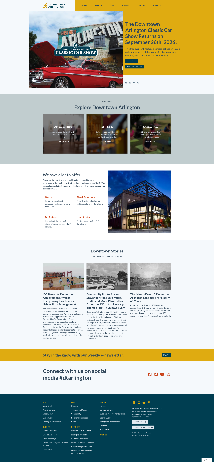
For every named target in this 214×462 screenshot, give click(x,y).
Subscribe (139, 422)
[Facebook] (126, 82)
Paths (73, 422)
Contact (103, 426)
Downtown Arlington (145, 433)
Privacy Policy (137, 435)
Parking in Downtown (52, 422)
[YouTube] (134, 82)
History (103, 406)
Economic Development (81, 431)
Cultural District (106, 410)
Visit (84, 5)
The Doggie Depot (79, 410)
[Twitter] (130, 82)
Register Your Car (134, 66)
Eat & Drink (47, 406)
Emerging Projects (79, 435)
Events (98, 5)
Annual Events (49, 449)
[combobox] (207, 460)
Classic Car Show (50, 435)
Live (112, 5)
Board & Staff (105, 418)
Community (76, 414)
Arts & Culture (49, 410)
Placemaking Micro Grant (82, 446)
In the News (105, 429)
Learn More (131, 61)
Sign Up (166, 355)
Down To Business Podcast (82, 442)
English (205, 460)
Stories (157, 5)
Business (126, 5)
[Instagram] (138, 82)
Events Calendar (50, 431)
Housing (74, 406)
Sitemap (146, 435)
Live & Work (48, 418)
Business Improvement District (113, 414)
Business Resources (79, 438)
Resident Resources (79, 418)
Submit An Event (142, 427)
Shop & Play (48, 414)
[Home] (54, 5)
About (142, 5)
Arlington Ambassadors (110, 422)
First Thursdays (49, 438)
